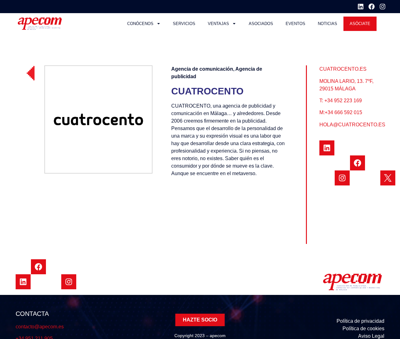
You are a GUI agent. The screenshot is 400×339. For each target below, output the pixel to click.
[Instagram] (383, 7)
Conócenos (140, 23)
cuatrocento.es (343, 69)
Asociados (261, 23)
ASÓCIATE (360, 23)
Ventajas (218, 23)
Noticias (327, 23)
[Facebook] (372, 7)
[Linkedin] (361, 7)
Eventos (295, 23)
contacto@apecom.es (40, 326)
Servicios (184, 23)
